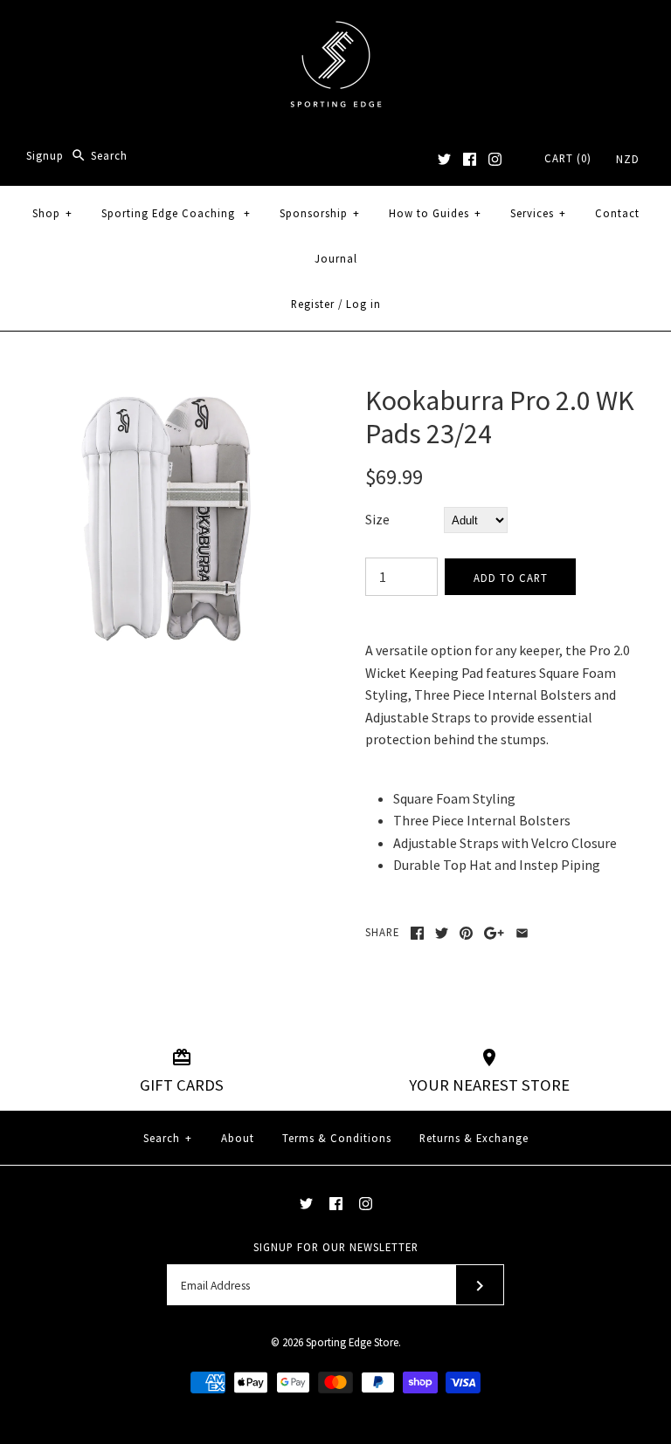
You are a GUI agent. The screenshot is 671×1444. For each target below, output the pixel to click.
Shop (52, 213)
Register (313, 304)
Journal (336, 258)
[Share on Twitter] (441, 933)
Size (377, 519)
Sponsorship (320, 213)
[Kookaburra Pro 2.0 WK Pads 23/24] (170, 394)
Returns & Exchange (474, 1138)
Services (538, 213)
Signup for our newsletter (336, 1247)
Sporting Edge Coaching (176, 213)
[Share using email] (522, 933)
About (237, 1138)
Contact (617, 213)
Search (167, 1138)
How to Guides (435, 213)
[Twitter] (444, 159)
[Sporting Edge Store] (336, 28)
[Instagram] (495, 159)
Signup (45, 155)
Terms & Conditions (336, 1138)
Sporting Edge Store (352, 1342)
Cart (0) (567, 158)
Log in (363, 304)
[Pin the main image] (466, 933)
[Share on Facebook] (417, 933)
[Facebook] (469, 159)
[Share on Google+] (494, 933)
